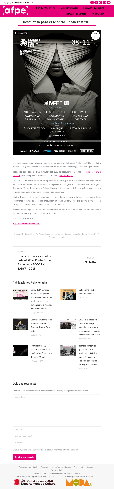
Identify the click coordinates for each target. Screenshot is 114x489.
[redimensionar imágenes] (20, 294)
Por (58, 234)
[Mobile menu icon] (110, 11)
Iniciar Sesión (98, 14)
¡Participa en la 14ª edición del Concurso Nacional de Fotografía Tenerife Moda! (41, 351)
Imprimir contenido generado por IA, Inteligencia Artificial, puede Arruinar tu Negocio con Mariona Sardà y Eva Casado (89, 355)
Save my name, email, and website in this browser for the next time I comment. (46, 450)
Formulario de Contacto (76, 14)
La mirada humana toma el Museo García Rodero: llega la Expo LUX (41, 325)
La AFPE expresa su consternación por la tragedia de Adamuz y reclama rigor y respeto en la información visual (89, 327)
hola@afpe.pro (66, 175)
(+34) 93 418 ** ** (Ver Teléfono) (20, 3)
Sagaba (77, 473)
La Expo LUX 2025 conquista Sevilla (87, 292)
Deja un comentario (57, 237)
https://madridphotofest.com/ (26, 223)
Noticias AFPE (21, 33)
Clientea (53, 473)
